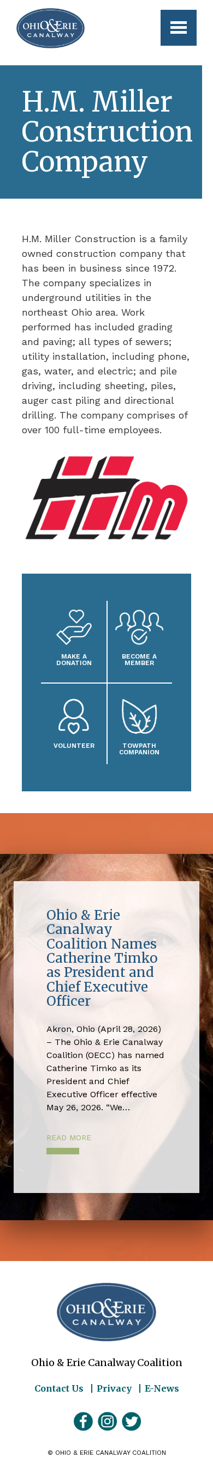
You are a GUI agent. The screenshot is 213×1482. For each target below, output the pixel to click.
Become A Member (139, 659)
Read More (68, 1137)
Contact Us (59, 1388)
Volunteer (74, 745)
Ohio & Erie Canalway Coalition (106, 1312)
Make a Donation (74, 659)
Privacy (114, 1388)
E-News (162, 1388)
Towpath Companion (139, 748)
